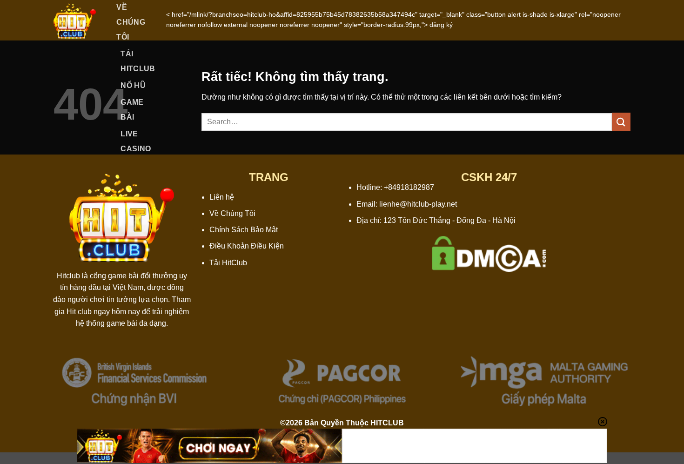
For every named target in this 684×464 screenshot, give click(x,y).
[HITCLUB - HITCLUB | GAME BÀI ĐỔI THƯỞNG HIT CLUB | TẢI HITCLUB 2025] (75, 20)
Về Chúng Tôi (232, 213)
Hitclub (68, 276)
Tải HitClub (228, 263)
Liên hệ (221, 197)
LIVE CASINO (136, 141)
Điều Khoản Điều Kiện (246, 246)
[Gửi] (621, 122)
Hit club (79, 312)
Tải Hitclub (138, 61)
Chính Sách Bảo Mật (243, 230)
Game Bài (132, 109)
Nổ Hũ (133, 85)
